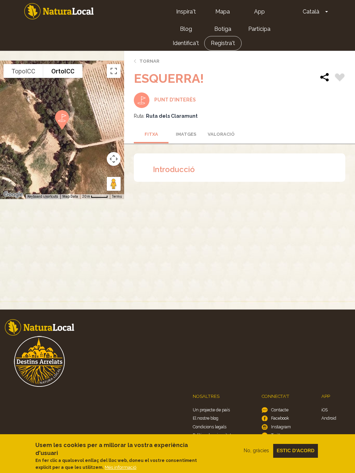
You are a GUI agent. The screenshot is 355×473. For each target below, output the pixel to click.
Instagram (281, 426)
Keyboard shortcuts (42, 196)
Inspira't (186, 11)
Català (311, 11)
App (259, 11)
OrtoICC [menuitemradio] (63, 71)
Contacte (279, 409)
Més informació (120, 467)
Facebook (280, 418)
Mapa (222, 11)
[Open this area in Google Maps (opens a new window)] (13, 194)
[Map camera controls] (114, 159)
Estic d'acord (295, 450)
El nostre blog (205, 418)
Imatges (186, 134)
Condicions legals (209, 426)
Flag (339, 78)
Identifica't (186, 43)
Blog (186, 29)
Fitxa (151, 134)
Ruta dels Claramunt (172, 116)
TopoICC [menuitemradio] (23, 71)
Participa (259, 29)
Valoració (221, 134)
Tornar (149, 61)
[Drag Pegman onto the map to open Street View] (114, 184)
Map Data (70, 196)
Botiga (222, 29)
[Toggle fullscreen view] (114, 71)
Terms (117, 196)
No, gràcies (256, 450)
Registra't (223, 43)
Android (328, 418)
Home (59, 11)
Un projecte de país (211, 409)
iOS (324, 409)
